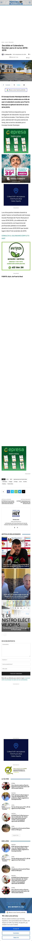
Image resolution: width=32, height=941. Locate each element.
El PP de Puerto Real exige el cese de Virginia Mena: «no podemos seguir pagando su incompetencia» (16, 596)
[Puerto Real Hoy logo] (16, 905)
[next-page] (5, 635)
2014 (7, 479)
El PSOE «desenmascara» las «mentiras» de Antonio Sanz (23, 502)
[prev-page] (3, 635)
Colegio (10, 481)
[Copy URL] (23, 491)
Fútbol (16, 562)
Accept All (16, 928)
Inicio (3, 42)
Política (15, 592)
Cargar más (15, 835)
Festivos (4, 483)
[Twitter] (12, 491)
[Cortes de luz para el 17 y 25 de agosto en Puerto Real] (16, 616)
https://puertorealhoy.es (16, 521)
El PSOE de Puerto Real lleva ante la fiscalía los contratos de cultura (8, 502)
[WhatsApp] (16, 491)
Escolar (25, 481)
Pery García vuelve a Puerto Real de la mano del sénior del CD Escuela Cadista (16, 565)
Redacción (9, 54)
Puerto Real (10, 483)
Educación (11, 42)
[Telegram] (19, 491)
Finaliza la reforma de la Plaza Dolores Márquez (20, 829)
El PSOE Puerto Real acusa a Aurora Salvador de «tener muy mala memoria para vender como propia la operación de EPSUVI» (19, 818)
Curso (20, 481)
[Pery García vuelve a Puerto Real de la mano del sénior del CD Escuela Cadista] (16, 552)
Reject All (16, 937)
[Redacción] (3, 54)
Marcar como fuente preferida (17, 90)
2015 (11, 479)
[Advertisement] (16, 23)
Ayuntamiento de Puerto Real (20, 479)
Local (6, 42)
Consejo (15, 481)
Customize (16, 933)
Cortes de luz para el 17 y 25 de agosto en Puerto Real (16, 628)
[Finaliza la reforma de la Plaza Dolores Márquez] (6, 828)
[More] (24, 85)
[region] (16, 927)
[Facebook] (8, 491)
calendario (4, 481)
